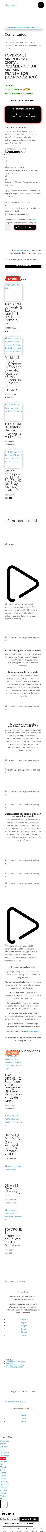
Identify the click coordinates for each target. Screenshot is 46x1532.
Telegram (5, 1452)
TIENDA (11, 1531)
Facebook (5, 1441)
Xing (3, 1470)
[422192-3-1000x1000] (23, 27)
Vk (2, 1464)
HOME (4, 1531)
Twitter (3, 1444)
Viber (3, 1449)
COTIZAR (34, 1531)
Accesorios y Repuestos (16, 1362)
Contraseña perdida (14, 1367)
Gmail (3, 1493)
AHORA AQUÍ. (33, 1031)
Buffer (3, 1496)
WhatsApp (5, 1455)
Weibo (3, 1478)
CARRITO (26, 1531)
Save (4, 1458)
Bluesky (3, 1487)
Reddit (3, 1467)
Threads (3, 1490)
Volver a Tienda (29, 1519)
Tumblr (4, 1461)
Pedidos (9, 1363)
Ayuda (34, 220)
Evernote (4, 1481)
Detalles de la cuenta (15, 1365)
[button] (41, 5)
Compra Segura (20, 250)
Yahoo (3, 1473)
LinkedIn (4, 1446)
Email (3, 1499)
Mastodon (5, 1484)
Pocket (3, 1476)
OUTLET (19, 1531)
